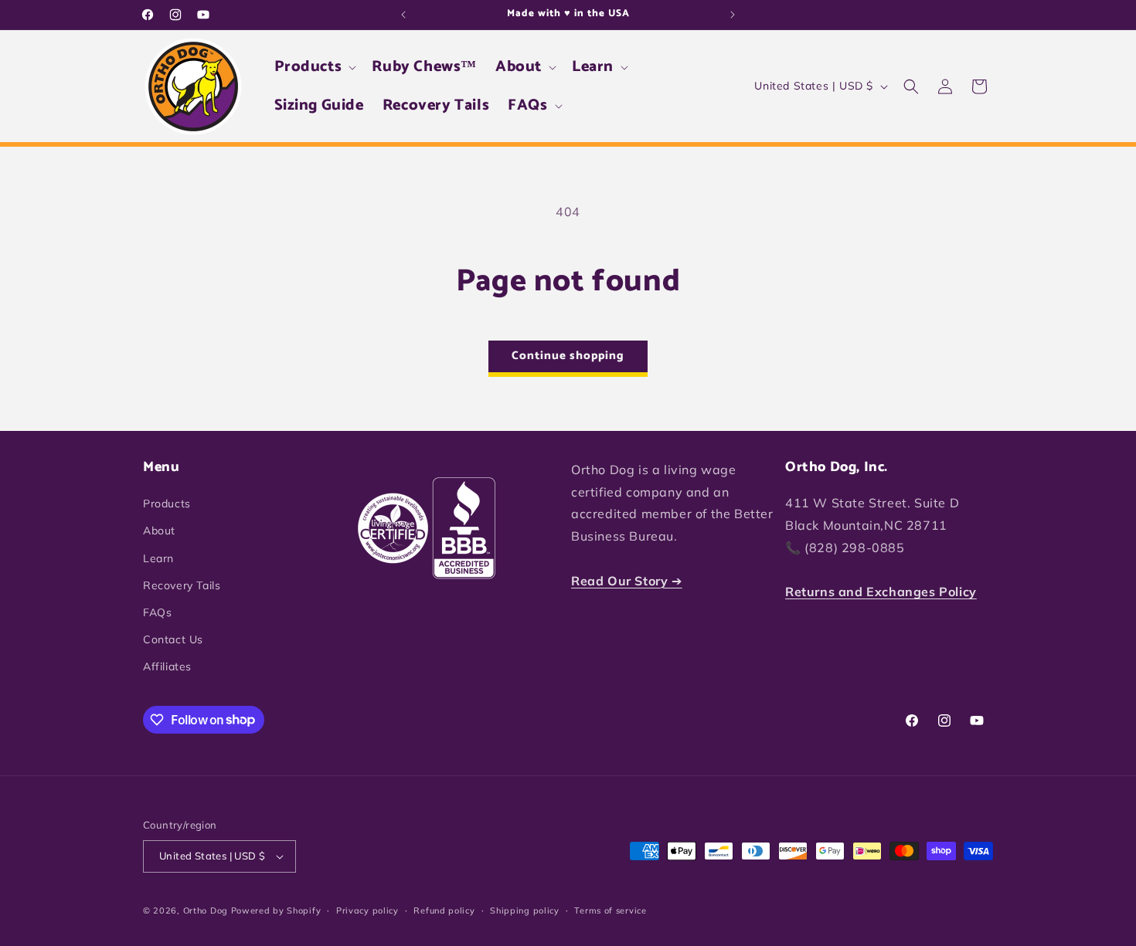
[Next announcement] (733, 14)
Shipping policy (524, 910)
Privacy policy (367, 910)
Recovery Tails (181, 585)
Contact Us (173, 639)
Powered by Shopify (276, 910)
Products (167, 503)
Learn (158, 558)
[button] (314, 67)
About (159, 530)
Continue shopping (568, 355)
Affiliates (167, 666)
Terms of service (610, 910)
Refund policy (443, 910)
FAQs (157, 612)
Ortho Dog (205, 910)
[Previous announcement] (403, 14)
